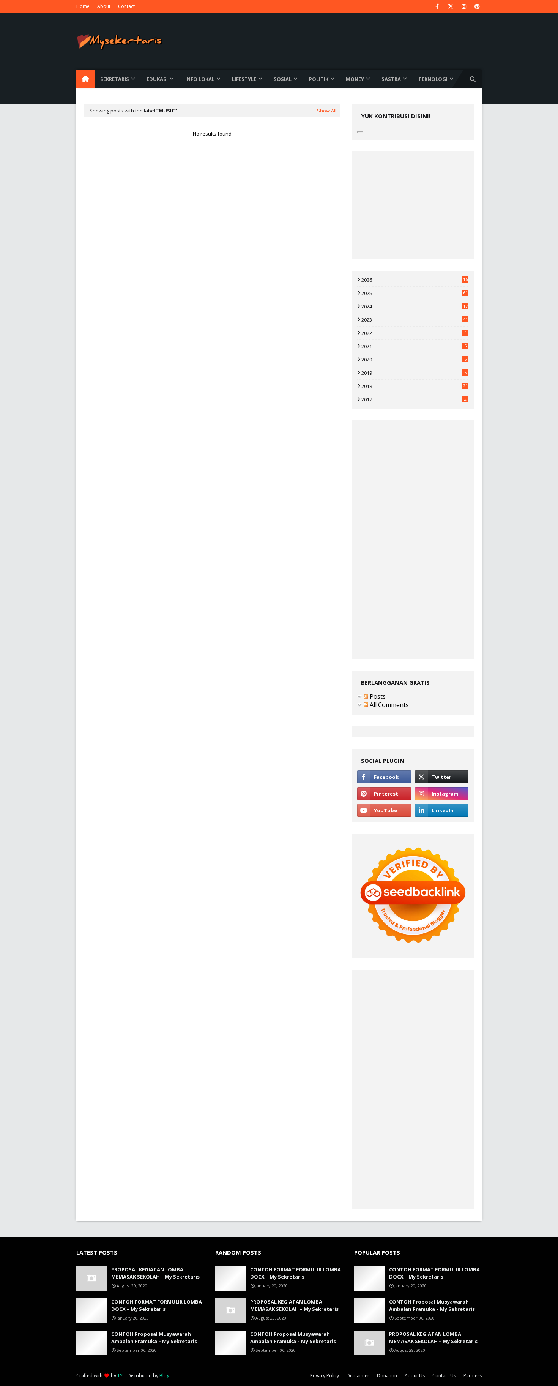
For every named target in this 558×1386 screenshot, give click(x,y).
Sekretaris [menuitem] (114, 79)
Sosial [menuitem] (283, 79)
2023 (414, 319)
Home (83, 6)
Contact (126, 6)
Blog (164, 1375)
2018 (414, 386)
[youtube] (384, 810)
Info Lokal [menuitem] (199, 79)
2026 (414, 279)
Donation (387, 1375)
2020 (414, 359)
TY (120, 1375)
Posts (377, 696)
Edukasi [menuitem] (157, 79)
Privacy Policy (324, 1375)
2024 (414, 306)
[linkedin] (441, 810)
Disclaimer (358, 1375)
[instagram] (463, 6)
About (103, 6)
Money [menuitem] (355, 79)
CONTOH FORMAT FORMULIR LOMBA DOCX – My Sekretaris (156, 1305)
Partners (472, 1375)
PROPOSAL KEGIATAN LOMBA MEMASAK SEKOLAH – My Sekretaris (155, 1273)
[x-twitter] (450, 6)
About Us (415, 1375)
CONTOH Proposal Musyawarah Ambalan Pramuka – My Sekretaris (154, 1338)
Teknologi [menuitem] (433, 79)
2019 (414, 372)
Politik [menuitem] (318, 79)
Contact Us (444, 1375)
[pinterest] (477, 6)
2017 (414, 399)
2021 (414, 346)
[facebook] (437, 6)
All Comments (388, 705)
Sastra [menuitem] (391, 79)
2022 (414, 333)
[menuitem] (85, 79)
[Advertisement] (212, 226)
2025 (414, 293)
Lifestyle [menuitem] (244, 79)
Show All (326, 110)
